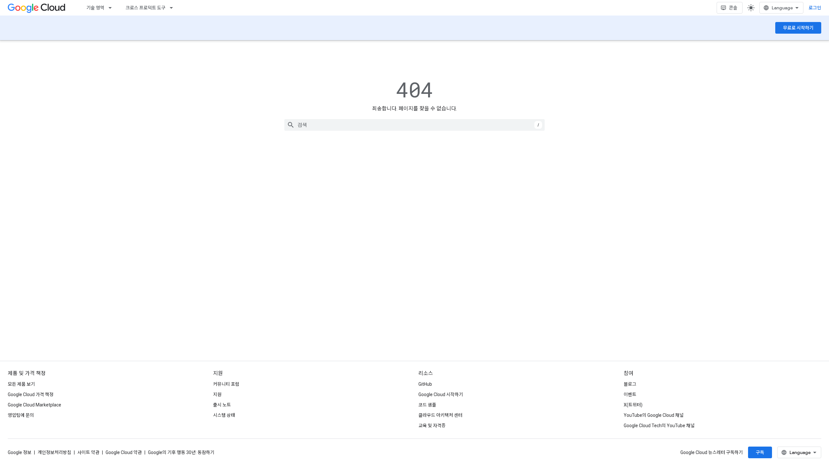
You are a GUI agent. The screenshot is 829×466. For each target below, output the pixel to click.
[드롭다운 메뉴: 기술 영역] (112, 8)
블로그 (630, 384)
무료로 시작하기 (798, 28)
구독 (760, 452)
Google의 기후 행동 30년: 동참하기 (181, 452)
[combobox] (414, 125)
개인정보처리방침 (54, 452)
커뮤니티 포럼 (226, 384)
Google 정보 (19, 452)
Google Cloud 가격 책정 (30, 394)
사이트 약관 (88, 452)
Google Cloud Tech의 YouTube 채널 (659, 425)
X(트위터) (633, 404)
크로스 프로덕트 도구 (145, 8)
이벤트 (630, 394)
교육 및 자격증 (432, 425)
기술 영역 (95, 8)
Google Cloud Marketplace (34, 404)
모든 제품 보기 (21, 384)
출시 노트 (222, 404)
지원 (217, 394)
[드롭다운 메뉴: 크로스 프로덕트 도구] (173, 8)
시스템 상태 (224, 415)
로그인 (815, 7)
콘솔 (733, 8)
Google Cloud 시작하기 (440, 394)
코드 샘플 (427, 404)
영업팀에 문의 (21, 415)
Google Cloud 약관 (124, 452)
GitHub (425, 384)
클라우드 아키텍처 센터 (440, 415)
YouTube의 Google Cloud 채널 (654, 415)
